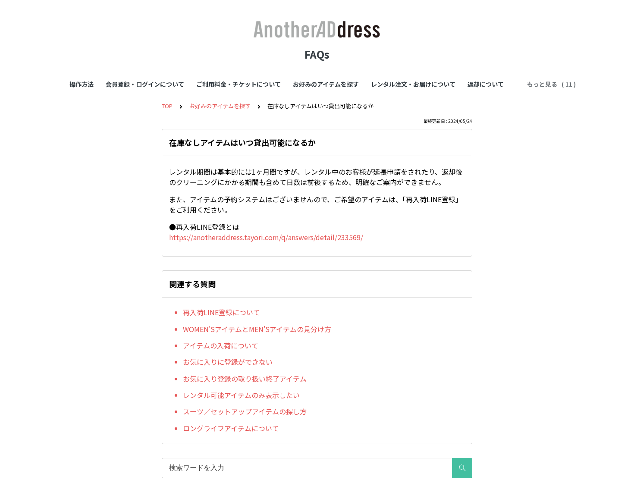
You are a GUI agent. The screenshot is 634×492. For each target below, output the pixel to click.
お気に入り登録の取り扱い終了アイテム (245, 378)
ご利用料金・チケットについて (238, 84)
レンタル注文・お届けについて (413, 84)
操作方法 (81, 84)
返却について (486, 84)
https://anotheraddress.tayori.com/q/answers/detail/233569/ (266, 237)
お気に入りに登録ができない (228, 362)
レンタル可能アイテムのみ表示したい (241, 395)
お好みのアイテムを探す (326, 84)
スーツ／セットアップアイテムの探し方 (245, 411)
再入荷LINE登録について (221, 312)
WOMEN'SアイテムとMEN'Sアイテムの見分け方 (257, 329)
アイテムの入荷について (220, 345)
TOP (167, 106)
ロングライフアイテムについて (231, 428)
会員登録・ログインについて (145, 84)
